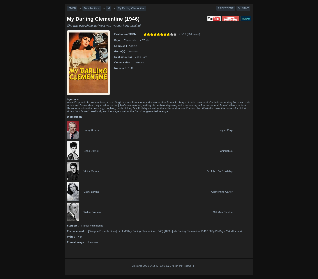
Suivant (243, 8)
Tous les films (92, 8)
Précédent (226, 8)
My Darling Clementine (131, 8)
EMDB (72, 8)
